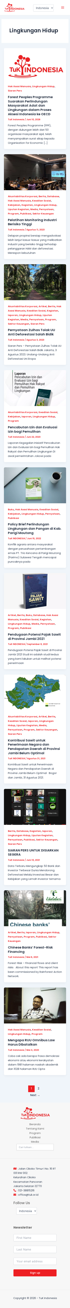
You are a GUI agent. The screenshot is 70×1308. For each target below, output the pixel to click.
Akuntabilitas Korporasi (22, 196)
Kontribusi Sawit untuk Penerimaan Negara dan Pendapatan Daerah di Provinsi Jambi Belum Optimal (34, 746)
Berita (42, 196)
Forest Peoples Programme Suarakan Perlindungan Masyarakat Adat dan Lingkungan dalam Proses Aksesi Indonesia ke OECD (30, 105)
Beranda (35, 1124)
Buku (11, 509)
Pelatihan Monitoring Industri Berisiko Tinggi (32, 222)
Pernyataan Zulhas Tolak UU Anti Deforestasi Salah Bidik (31, 332)
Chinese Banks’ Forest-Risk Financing (30, 949)
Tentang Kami (35, 1128)
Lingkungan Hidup (43, 86)
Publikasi (25, 213)
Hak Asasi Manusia (19, 86)
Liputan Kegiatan (18, 209)
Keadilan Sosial (41, 200)
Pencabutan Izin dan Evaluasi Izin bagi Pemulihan (32, 429)
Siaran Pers (15, 90)
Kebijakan (14, 205)
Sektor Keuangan (43, 213)
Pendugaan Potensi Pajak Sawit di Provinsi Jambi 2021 (34, 636)
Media (34, 209)
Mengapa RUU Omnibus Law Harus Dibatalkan (31, 1042)
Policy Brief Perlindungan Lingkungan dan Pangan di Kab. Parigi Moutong (34, 528)
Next (35, 1095)
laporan (13, 315)
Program (13, 213)
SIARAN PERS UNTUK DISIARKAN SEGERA (33, 852)
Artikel (43, 306)
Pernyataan (46, 209)
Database (53, 196)
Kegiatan (27, 205)
